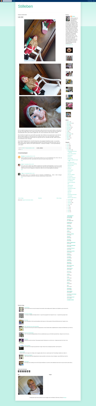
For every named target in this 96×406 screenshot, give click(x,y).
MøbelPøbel (69, 262)
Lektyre (68, 132)
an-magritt (69, 256)
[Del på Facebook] (41, 148)
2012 (68, 147)
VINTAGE (68, 236)
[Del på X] (39, 148)
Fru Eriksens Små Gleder (71, 294)
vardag (68, 274)
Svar (22, 160)
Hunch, (68, 282)
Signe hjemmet (70, 268)
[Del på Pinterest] (42, 148)
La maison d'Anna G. (71, 248)
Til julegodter (70, 196)
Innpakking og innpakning (72, 163)
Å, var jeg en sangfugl (28, 313)
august (69, 204)
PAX (68, 183)
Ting (67, 139)
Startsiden (40, 198)
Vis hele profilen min (69, 44)
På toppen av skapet (71, 179)
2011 (68, 148)
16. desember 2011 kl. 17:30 (30, 156)
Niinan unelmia (69, 228)
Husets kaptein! (70, 170)
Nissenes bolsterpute (71, 182)
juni (68, 207)
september (70, 202)
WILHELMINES (69, 291)
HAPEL (68, 231)
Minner (68, 135)
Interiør (68, 129)
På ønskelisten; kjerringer (72, 194)
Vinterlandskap (70, 185)
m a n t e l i (69, 271)
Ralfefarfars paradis (71, 251)
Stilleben (25, 6)
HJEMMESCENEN (70, 299)
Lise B (22, 164)
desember (70, 149)
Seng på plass (26, 307)
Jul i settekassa (70, 180)
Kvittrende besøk (71, 165)
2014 (68, 144)
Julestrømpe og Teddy (71, 188)
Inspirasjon (69, 128)
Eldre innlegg (59, 198)
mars (69, 211)
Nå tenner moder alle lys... (72, 197)
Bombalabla (69, 288)
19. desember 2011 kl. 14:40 (29, 173)
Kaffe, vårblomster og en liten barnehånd (31, 326)
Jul (21, 149)
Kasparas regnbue (70, 233)
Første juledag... (70, 158)
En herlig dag (70, 176)
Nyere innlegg (20, 198)
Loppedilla (69, 259)
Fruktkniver (70, 156)
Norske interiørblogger (71, 245)
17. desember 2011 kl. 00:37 (29, 164)
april (68, 210)
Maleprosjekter (69, 133)
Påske (68, 136)
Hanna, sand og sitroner (72, 153)
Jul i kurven (70, 171)
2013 (68, 145)
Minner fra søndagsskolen (29, 332)
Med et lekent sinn (70, 265)
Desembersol (70, 155)
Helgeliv (68, 125)
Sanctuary (69, 219)
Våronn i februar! (27, 345)
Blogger (65, 397)
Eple (68, 285)
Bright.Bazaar (69, 222)
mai (68, 208)
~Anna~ (22, 173)
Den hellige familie (71, 162)
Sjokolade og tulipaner (28, 355)
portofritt (68, 279)
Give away (26, 320)
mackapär (69, 239)
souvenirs (69, 225)
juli (68, 205)
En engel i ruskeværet (71, 177)
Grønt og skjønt (69, 123)
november (70, 199)
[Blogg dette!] (38, 148)
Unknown (23, 156)
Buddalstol (26, 339)
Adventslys (69, 191)
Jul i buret (69, 168)
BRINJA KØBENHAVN (71, 242)
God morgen (26, 361)
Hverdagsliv (69, 127)
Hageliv (68, 124)
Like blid (69, 173)
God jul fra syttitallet (71, 174)
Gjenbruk (68, 121)
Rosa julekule (70, 186)
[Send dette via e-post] (37, 148)
